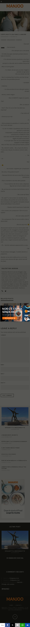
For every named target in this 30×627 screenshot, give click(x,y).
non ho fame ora (9, 320)
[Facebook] (7, 625)
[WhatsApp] (22, 625)
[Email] (17, 625)
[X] (12, 625)
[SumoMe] (27, 625)
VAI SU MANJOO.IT (9, 318)
